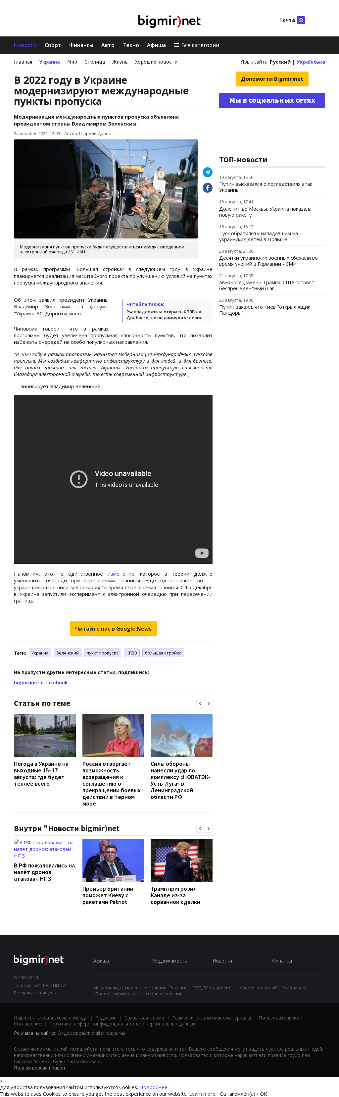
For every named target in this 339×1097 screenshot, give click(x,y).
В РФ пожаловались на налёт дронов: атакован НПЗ (44, 872)
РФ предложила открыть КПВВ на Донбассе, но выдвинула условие (164, 315)
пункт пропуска (103, 653)
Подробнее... (154, 1087)
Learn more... (203, 1093)
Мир (72, 61)
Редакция (106, 1018)
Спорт (53, 45)
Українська (310, 61)
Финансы (81, 45)
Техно (130, 45)
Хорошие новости (156, 61)
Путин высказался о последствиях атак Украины (265, 187)
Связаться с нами (144, 1018)
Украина (49, 61)
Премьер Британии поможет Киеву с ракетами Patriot (107, 895)
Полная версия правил (39, 1068)
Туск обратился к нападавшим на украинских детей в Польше (258, 236)
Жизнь (120, 61)
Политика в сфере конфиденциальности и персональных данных (122, 1023)
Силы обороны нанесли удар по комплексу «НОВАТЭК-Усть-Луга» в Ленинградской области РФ (180, 780)
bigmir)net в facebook (41, 682)
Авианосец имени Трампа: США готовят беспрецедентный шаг (266, 285)
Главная (23, 61)
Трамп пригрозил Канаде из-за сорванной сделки (175, 895)
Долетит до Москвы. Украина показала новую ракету (265, 211)
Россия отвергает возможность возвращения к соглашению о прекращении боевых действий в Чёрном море (111, 783)
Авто (108, 45)
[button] (200, 703)
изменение (121, 573)
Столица (94, 61)
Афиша (156, 45)
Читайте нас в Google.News (113, 628)
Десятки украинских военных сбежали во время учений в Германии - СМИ (268, 260)
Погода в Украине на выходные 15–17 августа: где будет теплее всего (41, 773)
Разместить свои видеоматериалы (211, 1018)
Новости (25, 45)
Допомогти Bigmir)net (272, 78)
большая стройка (163, 653)
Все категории (200, 45)
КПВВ (131, 653)
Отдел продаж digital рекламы (91, 1033)
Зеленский (67, 653)
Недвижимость (170, 961)
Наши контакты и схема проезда (50, 1018)
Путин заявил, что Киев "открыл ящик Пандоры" (264, 309)
